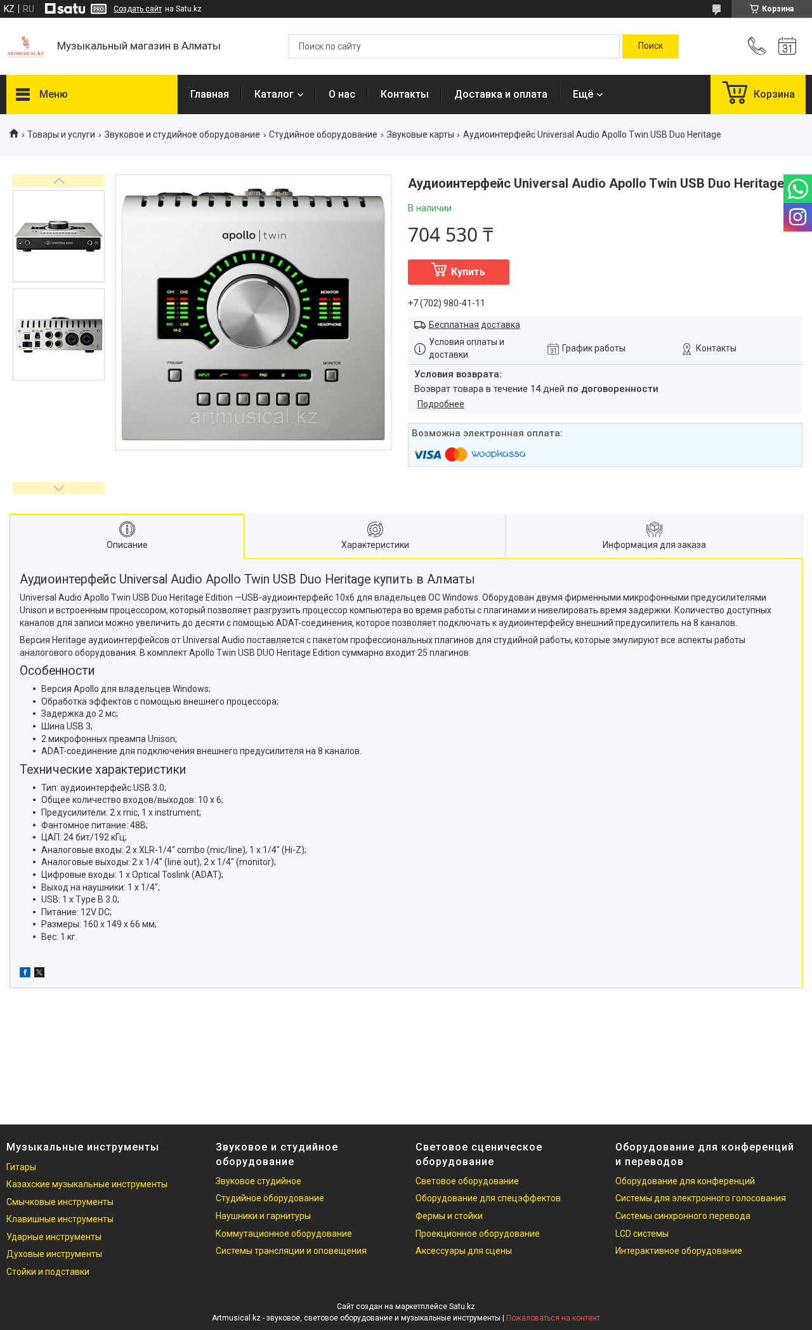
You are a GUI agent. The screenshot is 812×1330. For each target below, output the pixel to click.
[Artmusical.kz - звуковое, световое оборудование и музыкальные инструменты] (25, 46)
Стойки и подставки (47, 1272)
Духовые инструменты (54, 1254)
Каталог (274, 94)
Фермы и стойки (449, 1216)
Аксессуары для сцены (464, 1251)
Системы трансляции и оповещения (291, 1251)
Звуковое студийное (258, 1181)
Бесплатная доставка (474, 325)
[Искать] (650, 46)
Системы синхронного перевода (682, 1216)
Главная (209, 94)
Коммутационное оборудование (284, 1234)
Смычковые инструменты (60, 1202)
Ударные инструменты (54, 1237)
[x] (39, 974)
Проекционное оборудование (478, 1234)
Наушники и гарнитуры (263, 1216)
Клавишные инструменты (60, 1219)
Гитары (21, 1167)
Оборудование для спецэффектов (488, 1198)
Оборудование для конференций (685, 1181)
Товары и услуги (61, 134)
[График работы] (787, 46)
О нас (342, 94)
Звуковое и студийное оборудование (182, 134)
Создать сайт (138, 8)
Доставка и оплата (500, 94)
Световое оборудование (467, 1181)
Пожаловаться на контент (553, 1318)
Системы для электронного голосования (700, 1198)
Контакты (405, 94)
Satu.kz (462, 1306)
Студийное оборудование (323, 134)
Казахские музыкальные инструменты (86, 1184)
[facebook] (25, 974)
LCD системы (642, 1234)
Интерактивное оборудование (678, 1251)
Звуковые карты (420, 134)
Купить (468, 272)
